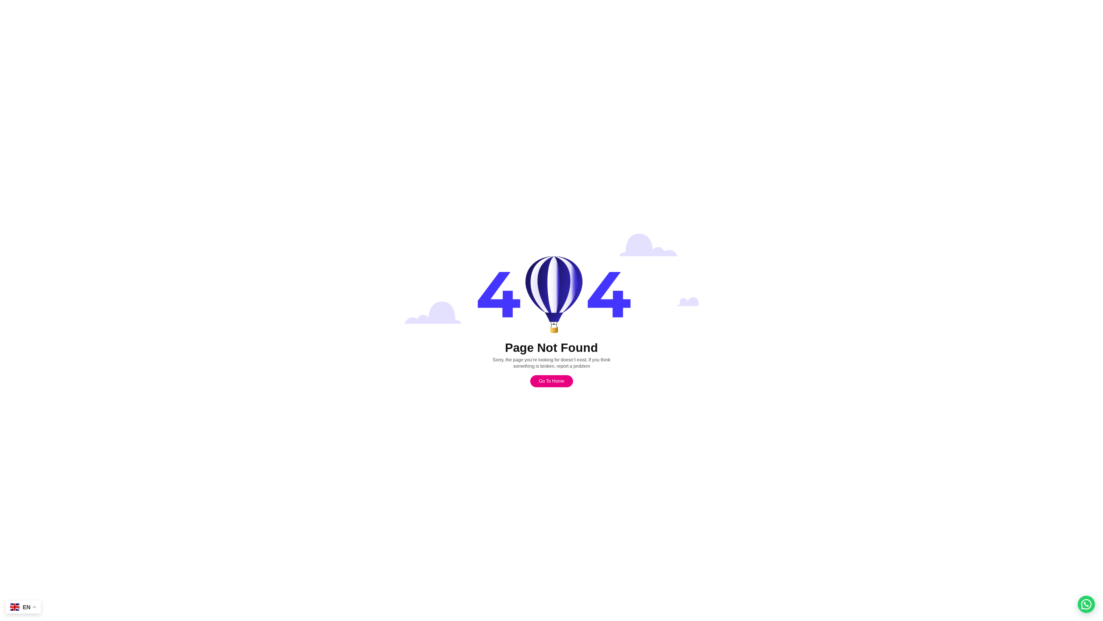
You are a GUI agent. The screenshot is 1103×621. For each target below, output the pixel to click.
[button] (1086, 604)
